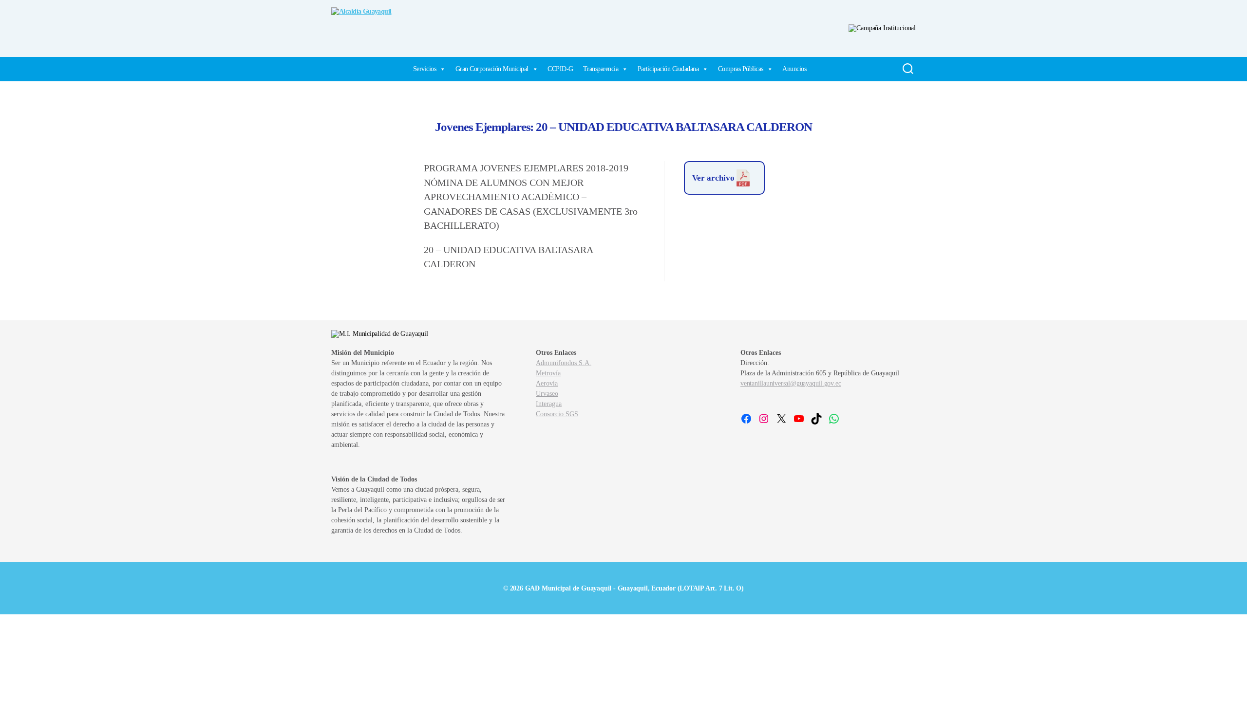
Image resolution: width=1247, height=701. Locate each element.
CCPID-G (560, 69)
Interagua (549, 403)
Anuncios (794, 69)
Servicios (424, 69)
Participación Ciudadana (668, 69)
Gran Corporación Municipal (492, 69)
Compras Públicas (740, 69)
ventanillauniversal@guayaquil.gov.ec (790, 383)
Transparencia (601, 69)
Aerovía (547, 383)
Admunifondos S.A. (563, 363)
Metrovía (548, 373)
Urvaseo (547, 393)
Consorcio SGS (557, 414)
